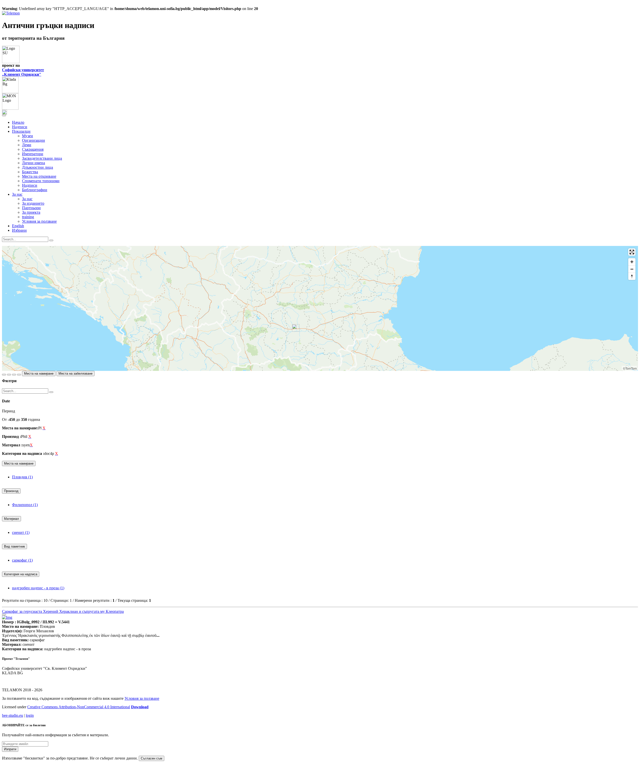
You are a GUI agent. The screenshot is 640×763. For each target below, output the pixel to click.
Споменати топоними (41, 181)
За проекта (31, 212)
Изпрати (10, 749)
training (28, 217)
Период (8, 411)
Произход (11, 491)
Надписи (19, 127)
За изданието (33, 203)
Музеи (27, 136)
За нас (27, 199)
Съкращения (33, 149)
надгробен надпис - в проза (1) (38, 588)
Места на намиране (39, 373)
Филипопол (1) (25, 505)
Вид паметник (14, 546)
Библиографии (34, 190)
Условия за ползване (39, 221)
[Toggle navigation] (4, 115)
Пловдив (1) (22, 477)
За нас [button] (17, 194)
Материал (11, 519)
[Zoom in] (632, 261)
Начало (18, 122)
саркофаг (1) (22, 560)
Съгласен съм (151, 758)
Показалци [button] (21, 131)
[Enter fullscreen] (632, 252)
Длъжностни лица (37, 167)
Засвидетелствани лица (42, 158)
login (30, 715)
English (18, 226)
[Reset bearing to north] (632, 276)
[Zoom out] (632, 269)
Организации (33, 140)
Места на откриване (39, 176)
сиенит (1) (21, 532)
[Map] (320, 308)
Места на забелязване (75, 373)
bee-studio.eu (12, 715)
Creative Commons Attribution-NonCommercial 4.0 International (78, 707)
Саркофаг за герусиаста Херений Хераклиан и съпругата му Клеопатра (63, 611)
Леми (26, 145)
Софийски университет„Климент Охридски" (23, 72)
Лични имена (33, 163)
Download (139, 707)
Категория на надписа (20, 574)
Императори (32, 154)
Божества (30, 172)
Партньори (31, 208)
